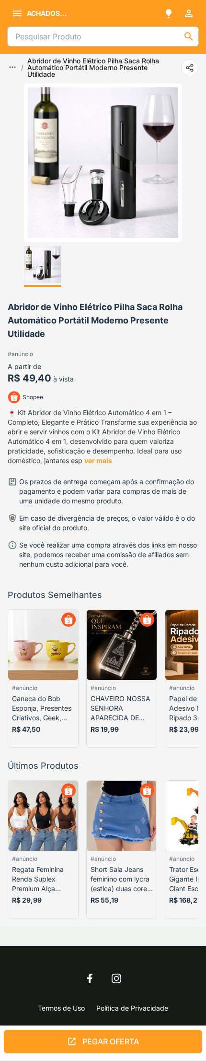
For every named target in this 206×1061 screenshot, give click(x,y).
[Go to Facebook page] (89, 978)
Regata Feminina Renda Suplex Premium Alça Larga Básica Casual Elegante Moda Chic (38, 879)
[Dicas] (168, 13)
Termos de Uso (61, 1008)
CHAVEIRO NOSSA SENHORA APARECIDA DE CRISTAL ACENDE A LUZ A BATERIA (120, 708)
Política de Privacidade (132, 1008)
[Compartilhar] (189, 67)
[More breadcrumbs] (12, 67)
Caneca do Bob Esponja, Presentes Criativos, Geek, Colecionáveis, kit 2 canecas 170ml (42, 708)
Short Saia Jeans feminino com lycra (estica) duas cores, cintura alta (121, 879)
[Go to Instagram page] (116, 978)
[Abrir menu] (17, 13)
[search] (188, 36)
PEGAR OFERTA (110, 1044)
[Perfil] (188, 13)
